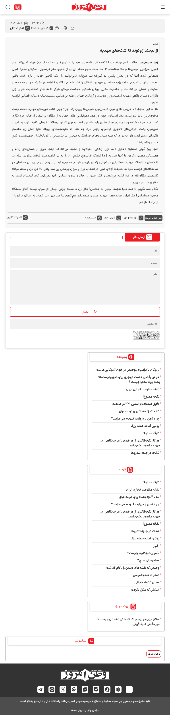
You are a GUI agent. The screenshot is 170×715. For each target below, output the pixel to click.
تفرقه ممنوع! (151, 396)
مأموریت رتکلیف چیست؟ (143, 553)
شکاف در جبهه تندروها (145, 453)
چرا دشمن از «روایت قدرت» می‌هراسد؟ (135, 418)
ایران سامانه (77, 710)
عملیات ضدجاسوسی (146, 575)
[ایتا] (74, 689)
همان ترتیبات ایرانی (146, 582)
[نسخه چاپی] (57, 28)
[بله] (96, 689)
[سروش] (107, 689)
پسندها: (91, 218)
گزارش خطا (109, 218)
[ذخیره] (64, 28)
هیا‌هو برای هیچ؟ (148, 560)
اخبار (156, 546)
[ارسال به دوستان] (72, 28)
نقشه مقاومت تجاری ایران (142, 389)
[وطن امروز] (89, 7)
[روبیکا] (118, 689)
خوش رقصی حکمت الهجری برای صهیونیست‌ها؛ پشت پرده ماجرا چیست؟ (129, 379)
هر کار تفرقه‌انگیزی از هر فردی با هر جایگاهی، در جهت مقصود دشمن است (130, 443)
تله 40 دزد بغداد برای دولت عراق (139, 411)
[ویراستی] (85, 689)
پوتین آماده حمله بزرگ (145, 426)
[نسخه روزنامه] (17, 7)
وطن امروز (154, 654)
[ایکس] (63, 689)
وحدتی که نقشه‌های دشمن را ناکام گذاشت (132, 568)
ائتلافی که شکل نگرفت (145, 590)
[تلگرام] (40, 689)
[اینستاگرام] (51, 689)
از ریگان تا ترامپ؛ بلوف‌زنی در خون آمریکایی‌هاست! (127, 370)
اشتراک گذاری (17, 28)
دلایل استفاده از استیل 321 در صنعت (135, 404)
